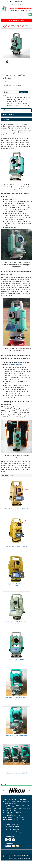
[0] (11, 2)
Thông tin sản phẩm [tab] (8, 110)
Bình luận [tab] (6, 119)
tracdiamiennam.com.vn (14, 364)
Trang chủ (4, 25)
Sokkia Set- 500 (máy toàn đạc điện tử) (16, 697)
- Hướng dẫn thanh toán (12, 826)
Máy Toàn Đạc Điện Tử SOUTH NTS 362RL (16, 508)
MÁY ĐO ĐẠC (12, 25)
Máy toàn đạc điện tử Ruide (16, 659)
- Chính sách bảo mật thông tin (14, 832)
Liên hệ (16, 510)
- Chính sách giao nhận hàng (13, 829)
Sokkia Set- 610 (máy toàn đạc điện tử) (16, 773)
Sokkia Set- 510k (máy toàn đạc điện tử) (16, 735)
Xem (16, 493)
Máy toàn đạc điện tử (23, 25)
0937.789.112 (19, 2)
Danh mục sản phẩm (17, 20)
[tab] (16, 20)
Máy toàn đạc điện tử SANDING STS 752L (16, 622)
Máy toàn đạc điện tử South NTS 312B (16, 546)
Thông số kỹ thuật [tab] (8, 114)
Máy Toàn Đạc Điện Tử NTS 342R (17, 584)
